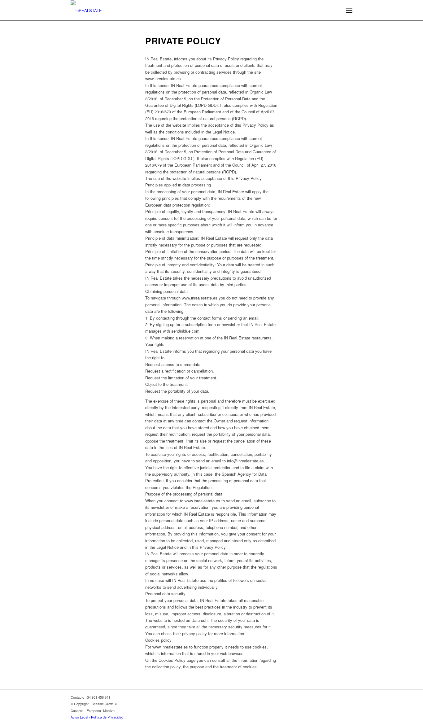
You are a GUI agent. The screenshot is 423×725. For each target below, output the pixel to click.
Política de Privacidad (107, 716)
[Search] (335, 10)
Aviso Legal (79, 716)
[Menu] (349, 10)
